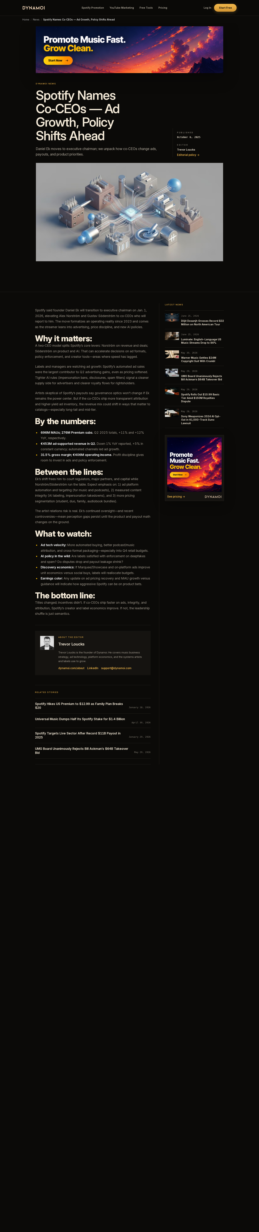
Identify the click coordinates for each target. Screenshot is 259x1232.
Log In (207, 7)
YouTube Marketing (122, 7)
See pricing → (176, 496)
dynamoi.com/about (71, 668)
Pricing (162, 7)
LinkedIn (92, 668)
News (36, 19)
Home (25, 19)
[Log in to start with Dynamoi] (129, 49)
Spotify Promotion (93, 7)
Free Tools (146, 7)
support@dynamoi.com (116, 668)
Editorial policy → (188, 155)
